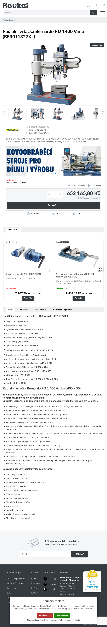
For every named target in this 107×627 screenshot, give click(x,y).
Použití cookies (50, 620)
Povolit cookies (62, 615)
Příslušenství (13, 230)
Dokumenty (40, 310)
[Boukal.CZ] (15, 5)
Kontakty (35, 593)
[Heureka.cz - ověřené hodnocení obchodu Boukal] (92, 592)
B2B (9, 593)
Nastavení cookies (35, 620)
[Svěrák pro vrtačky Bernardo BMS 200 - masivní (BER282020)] (79, 256)
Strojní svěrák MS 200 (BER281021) (23, 274)
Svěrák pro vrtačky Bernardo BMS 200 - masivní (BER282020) (76, 275)
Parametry (24, 310)
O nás (34, 579)
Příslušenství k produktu (63, 310)
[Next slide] (102, 113)
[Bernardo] (13, 130)
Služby (34, 588)
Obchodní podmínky (16, 579)
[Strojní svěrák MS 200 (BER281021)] (28, 256)
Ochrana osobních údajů (69, 620)
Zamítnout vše (45, 615)
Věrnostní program (15, 583)
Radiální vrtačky (9, 20)
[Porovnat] (49, 270)
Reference (36, 583)
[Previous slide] (4, 113)
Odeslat (80, 554)
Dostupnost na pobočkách (16, 183)
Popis (10, 310)
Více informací (67, 594)
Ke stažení (11, 588)
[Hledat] (93, 12)
